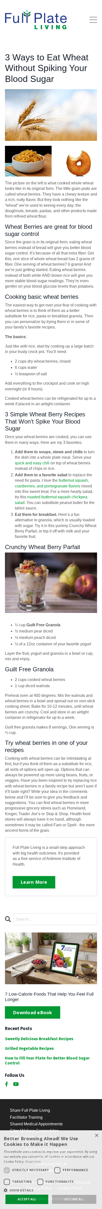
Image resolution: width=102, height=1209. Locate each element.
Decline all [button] (74, 1199)
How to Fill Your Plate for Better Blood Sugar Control (47, 1060)
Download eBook (32, 1012)
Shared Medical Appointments (36, 1124)
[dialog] (51, 1169)
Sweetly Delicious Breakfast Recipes (39, 1038)
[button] (51, 1190)
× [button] (96, 1135)
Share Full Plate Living (30, 1110)
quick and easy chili (32, 463)
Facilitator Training (26, 1117)
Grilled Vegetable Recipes (29, 1048)
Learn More (34, 882)
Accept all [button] (27, 1199)
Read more (33, 1161)
